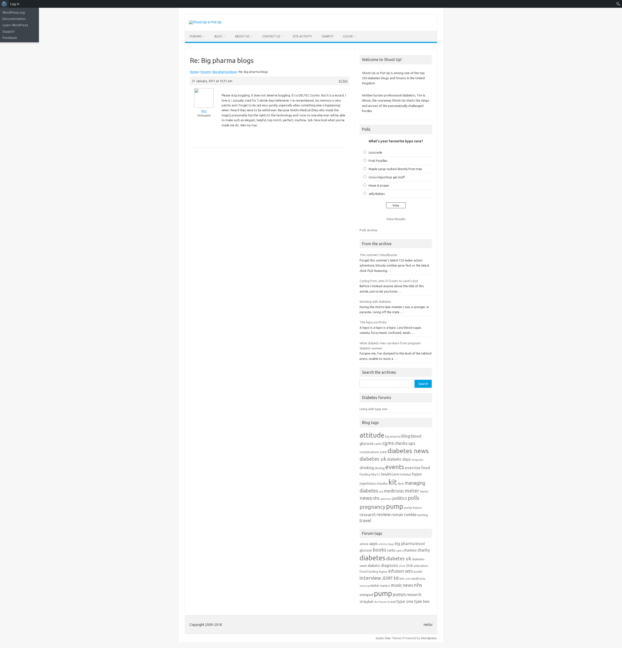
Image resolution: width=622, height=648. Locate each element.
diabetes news (408, 450)
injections (368, 483)
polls (413, 498)
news (366, 498)
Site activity (302, 36)
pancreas (385, 498)
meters (385, 585)
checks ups (405, 443)
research (368, 514)
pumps (399, 594)
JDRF (387, 578)
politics (399, 498)
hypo (417, 474)
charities (410, 550)
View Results (396, 219)
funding (365, 474)
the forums (380, 601)
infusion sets (400, 571)
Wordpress (429, 638)
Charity (328, 36)
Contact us (271, 36)
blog (405, 435)
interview (370, 578)
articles (383, 544)
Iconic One (383, 638)
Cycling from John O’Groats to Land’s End (389, 281)
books (379, 550)
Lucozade (375, 152)
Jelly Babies (377, 193)
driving (380, 468)
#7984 (343, 81)
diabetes (372, 558)
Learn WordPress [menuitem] (15, 25)
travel (365, 520)
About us (242, 36)
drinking (367, 468)
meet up (365, 585)
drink (402, 565)
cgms (388, 443)
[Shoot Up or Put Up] (205, 22)
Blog (218, 36)
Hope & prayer (379, 185)
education (421, 565)
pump (394, 506)
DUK (409, 565)
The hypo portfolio (373, 322)
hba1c (375, 474)
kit (393, 482)
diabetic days (399, 459)
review (383, 514)
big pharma (393, 436)
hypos (383, 571)
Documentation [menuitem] (14, 19)
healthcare (390, 474)
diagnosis (417, 459)
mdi (381, 491)
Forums (196, 36)
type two (422, 601)
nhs (376, 498)
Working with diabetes (375, 301)
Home (194, 71)
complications (369, 452)
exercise (413, 467)
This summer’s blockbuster (378, 255)
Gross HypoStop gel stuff (387, 177)
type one (405, 601)
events (394, 466)
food (425, 467)
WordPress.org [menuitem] (13, 12)
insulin (382, 483)
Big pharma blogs (225, 71)
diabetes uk (373, 459)
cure (383, 452)
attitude (372, 435)
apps (373, 543)
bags (391, 544)
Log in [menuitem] (14, 4)
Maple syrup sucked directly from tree (395, 169)
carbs (377, 443)
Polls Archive (368, 230)
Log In (348, 36)
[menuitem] (4, 4)
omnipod (366, 595)
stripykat (366, 601)
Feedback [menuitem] (9, 38)
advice (364, 543)
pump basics (413, 507)
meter (412, 490)
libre (401, 483)
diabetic (374, 565)
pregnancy (372, 507)
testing (422, 515)
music (424, 491)
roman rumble (404, 514)
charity (423, 550)
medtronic (394, 490)
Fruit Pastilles (378, 160)
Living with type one (373, 409)
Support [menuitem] (8, 31)
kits (402, 578)
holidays (405, 474)
